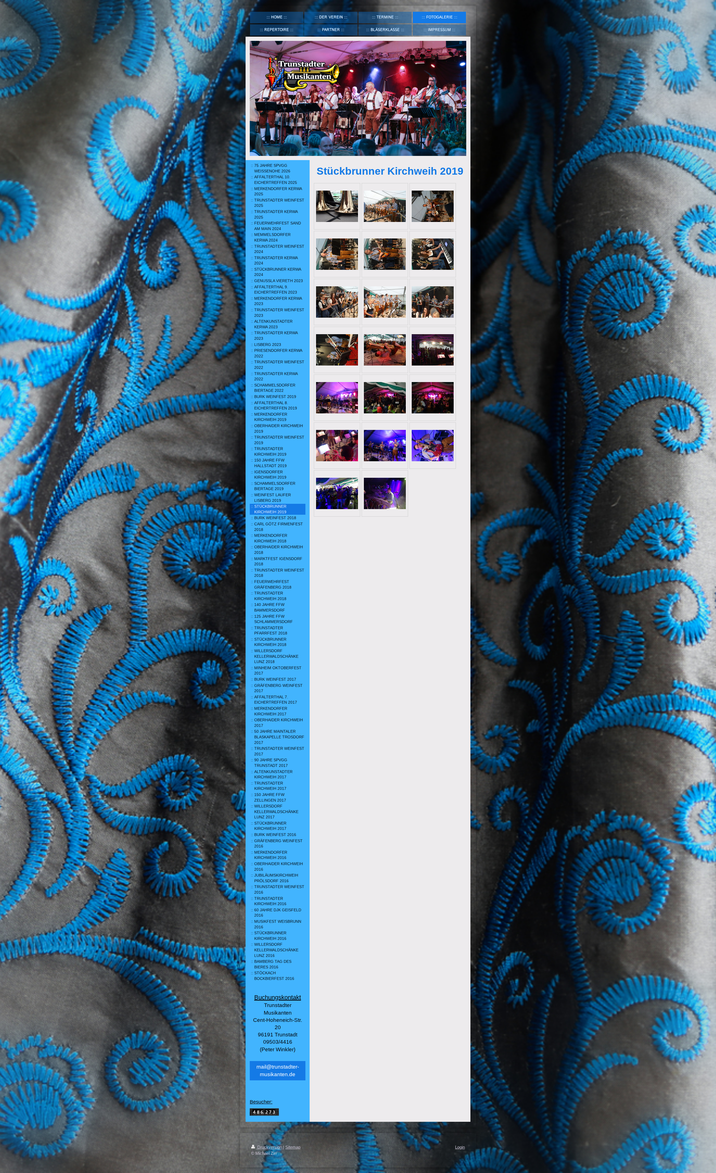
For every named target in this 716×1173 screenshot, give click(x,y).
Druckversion (269, 1147)
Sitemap (292, 1147)
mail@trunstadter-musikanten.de (277, 1070)
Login (460, 1147)
